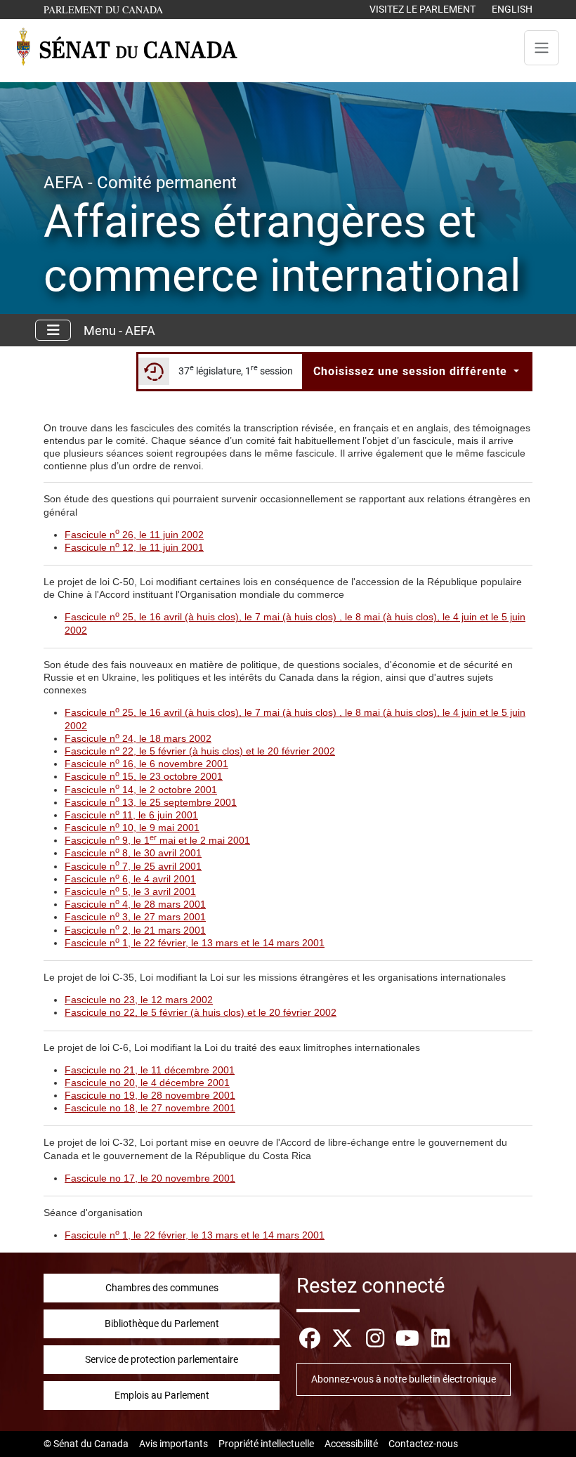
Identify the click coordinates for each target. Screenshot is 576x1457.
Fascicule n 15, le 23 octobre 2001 (144, 776)
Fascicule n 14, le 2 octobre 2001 (141, 789)
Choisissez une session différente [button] (412, 371)
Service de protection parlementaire (161, 1359)
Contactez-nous (423, 1443)
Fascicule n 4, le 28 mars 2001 (135, 904)
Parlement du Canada (106, 9)
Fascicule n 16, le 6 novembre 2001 (146, 763)
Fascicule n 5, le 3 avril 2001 (130, 891)
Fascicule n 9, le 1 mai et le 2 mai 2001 (157, 840)
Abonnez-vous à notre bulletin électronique (403, 1379)
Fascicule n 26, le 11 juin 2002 (134, 534)
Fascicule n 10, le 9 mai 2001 (132, 827)
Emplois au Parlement (161, 1395)
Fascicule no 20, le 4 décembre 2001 (147, 1082)
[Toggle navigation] (541, 47)
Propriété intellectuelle (266, 1443)
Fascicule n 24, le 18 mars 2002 (138, 738)
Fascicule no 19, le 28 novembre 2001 (150, 1095)
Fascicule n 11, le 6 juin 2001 (131, 815)
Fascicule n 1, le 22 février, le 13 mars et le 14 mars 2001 (195, 942)
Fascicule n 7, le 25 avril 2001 (133, 866)
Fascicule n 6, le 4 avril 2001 (130, 878)
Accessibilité (351, 1443)
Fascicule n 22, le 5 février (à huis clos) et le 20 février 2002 (200, 751)
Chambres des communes (161, 1287)
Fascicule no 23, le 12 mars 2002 (139, 999)
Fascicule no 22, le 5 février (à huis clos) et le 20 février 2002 (200, 1012)
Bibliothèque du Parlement (162, 1323)
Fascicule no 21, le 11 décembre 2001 (150, 1070)
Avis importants (173, 1443)
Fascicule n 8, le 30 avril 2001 (133, 852)
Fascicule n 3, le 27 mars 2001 (135, 916)
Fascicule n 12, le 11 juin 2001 (134, 547)
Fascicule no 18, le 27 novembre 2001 (150, 1107)
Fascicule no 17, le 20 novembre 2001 (150, 1178)
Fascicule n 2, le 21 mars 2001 (135, 930)
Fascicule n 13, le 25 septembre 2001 (151, 802)
